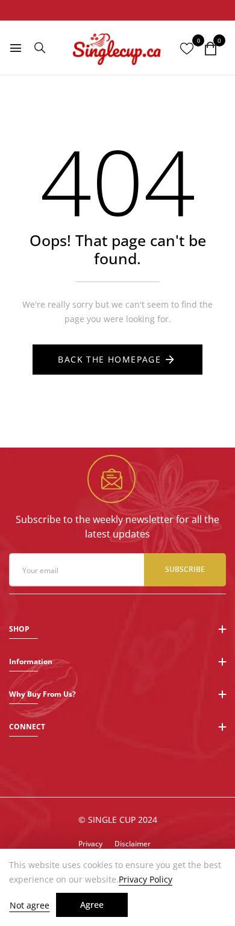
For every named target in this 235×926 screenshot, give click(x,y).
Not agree (29, 905)
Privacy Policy (145, 879)
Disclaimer (132, 844)
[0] (210, 49)
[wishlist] (186, 49)
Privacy (90, 844)
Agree (92, 904)
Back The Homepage (109, 359)
